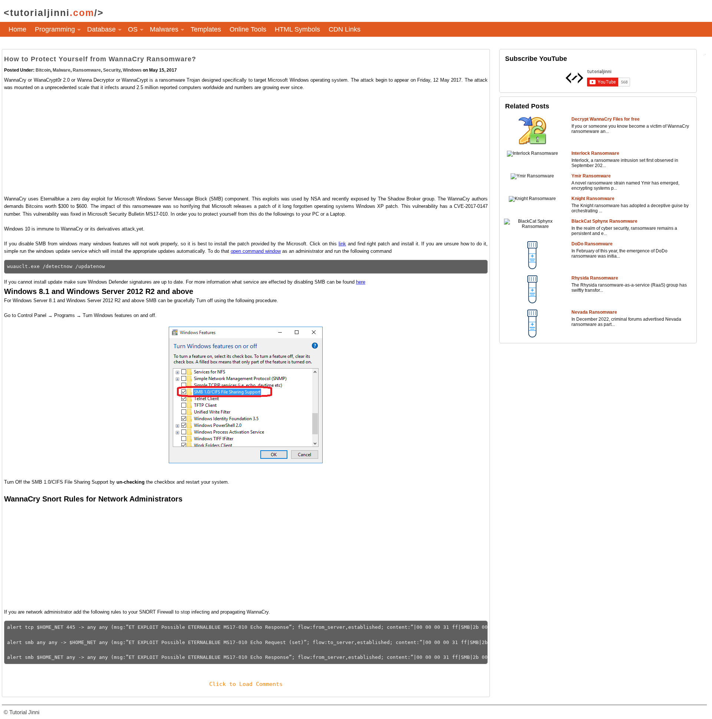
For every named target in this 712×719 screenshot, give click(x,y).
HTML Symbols (297, 29)
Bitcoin (43, 70)
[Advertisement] (226, 143)
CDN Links (344, 29)
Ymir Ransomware (591, 176)
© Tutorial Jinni (21, 712)
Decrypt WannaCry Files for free (605, 119)
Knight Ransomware (592, 198)
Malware (61, 70)
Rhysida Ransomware (594, 278)
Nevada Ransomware (594, 312)
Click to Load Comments (246, 684)
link (342, 243)
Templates (206, 29)
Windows (132, 70)
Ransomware (87, 70)
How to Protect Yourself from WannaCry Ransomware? (100, 59)
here (360, 282)
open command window (256, 251)
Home (17, 29)
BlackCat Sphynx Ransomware (604, 221)
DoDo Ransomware (592, 243)
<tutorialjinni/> (54, 12)
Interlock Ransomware (595, 153)
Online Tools (248, 29)
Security (112, 70)
